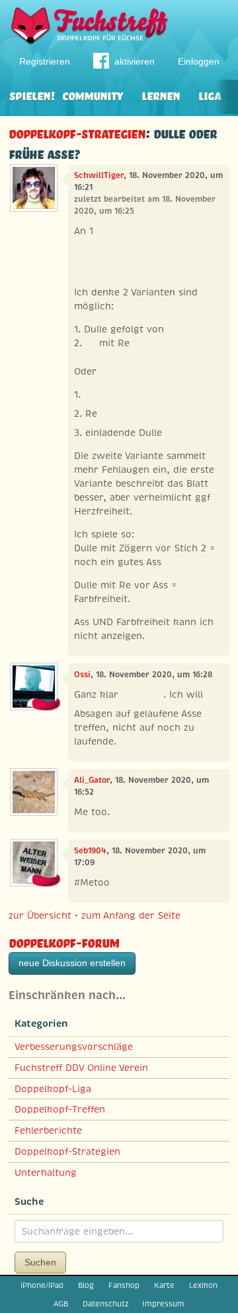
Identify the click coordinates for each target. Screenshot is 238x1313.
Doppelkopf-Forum (64, 941)
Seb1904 (90, 850)
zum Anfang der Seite (130, 915)
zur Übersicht (40, 915)
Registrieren (44, 61)
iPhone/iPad (41, 1285)
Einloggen (198, 61)
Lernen (160, 94)
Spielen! (32, 94)
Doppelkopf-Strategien (77, 132)
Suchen (40, 1262)
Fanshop (123, 1285)
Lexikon (203, 1285)
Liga (209, 94)
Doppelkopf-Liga (53, 1089)
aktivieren (134, 61)
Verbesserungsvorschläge (74, 1047)
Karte (164, 1285)
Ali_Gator (92, 780)
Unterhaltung (46, 1172)
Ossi (82, 674)
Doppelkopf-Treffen (60, 1109)
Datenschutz (105, 1303)
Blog (86, 1285)
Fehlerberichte (48, 1130)
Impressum (163, 1303)
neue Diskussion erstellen (72, 963)
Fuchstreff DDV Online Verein (81, 1068)
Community (92, 94)
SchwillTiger (99, 175)
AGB (61, 1303)
